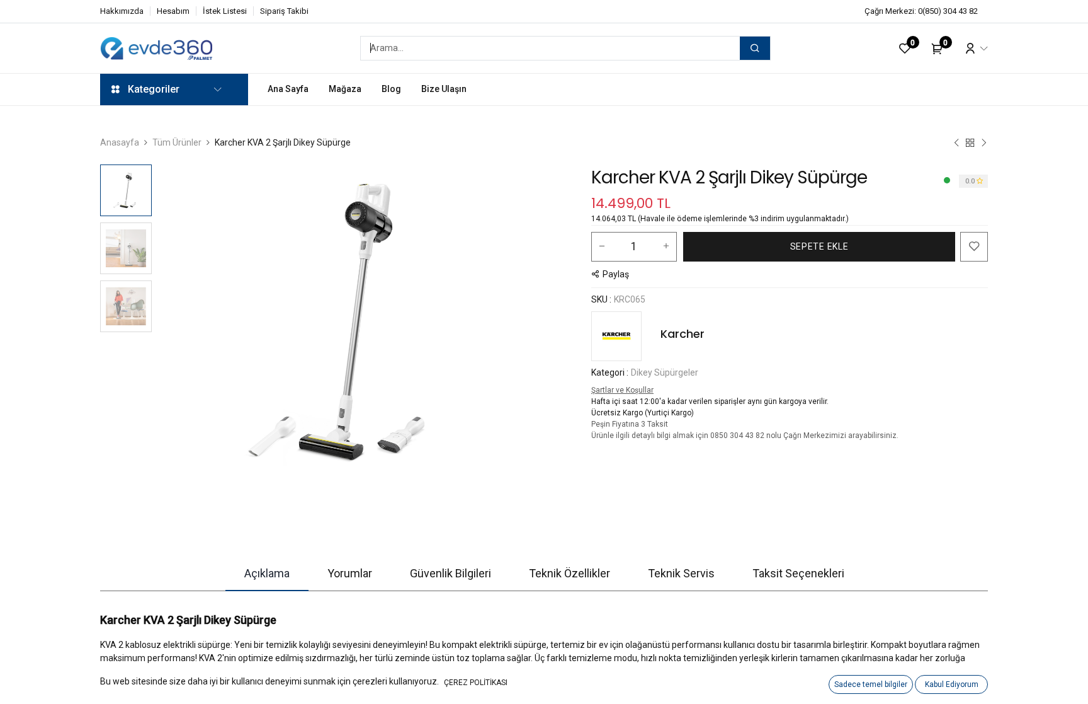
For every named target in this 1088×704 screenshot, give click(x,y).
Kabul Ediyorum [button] (951, 684)
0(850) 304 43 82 (948, 11)
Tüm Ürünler (176, 142)
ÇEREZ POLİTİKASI (475, 682)
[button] (185, 322)
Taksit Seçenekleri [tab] (798, 573)
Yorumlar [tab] (349, 573)
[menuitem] (288, 89)
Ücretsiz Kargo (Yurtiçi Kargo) (642, 412)
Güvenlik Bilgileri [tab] (450, 573)
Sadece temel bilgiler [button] (870, 684)
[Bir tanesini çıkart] (602, 246)
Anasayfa (119, 142)
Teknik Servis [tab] (681, 573)
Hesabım (173, 11)
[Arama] (755, 48)
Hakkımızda (122, 11)
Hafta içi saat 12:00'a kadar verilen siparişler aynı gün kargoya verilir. (710, 401)
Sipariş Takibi (284, 11)
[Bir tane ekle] (666, 246)
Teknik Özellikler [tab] (569, 573)
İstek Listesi (225, 11)
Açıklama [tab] (267, 573)
